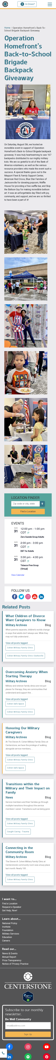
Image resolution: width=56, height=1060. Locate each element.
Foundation (7, 930)
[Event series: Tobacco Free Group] (28, 561)
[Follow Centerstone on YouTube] (34, 596)
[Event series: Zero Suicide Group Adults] (28, 532)
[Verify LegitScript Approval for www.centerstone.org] (28, 996)
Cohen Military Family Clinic (20, 648)
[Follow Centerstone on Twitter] (21, 596)
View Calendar (17, 575)
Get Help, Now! (9, 910)
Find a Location (28, 511)
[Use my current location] (42, 503)
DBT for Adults (27, 551)
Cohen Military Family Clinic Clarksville (25, 656)
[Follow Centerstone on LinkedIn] (41, 596)
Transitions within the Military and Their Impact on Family (28, 788)
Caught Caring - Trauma (18, 832)
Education (7, 937)
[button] (9, 1047)
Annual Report (9, 957)
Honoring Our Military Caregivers (22, 730)
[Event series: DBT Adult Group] (28, 546)
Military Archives (16, 625)
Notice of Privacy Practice (15, 963)
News (9, 797)
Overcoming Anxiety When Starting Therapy (27, 674)
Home (7, 27)
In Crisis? (30, 4)
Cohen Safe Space (15, 704)
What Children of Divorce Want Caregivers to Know (26, 618)
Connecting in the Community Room (20, 850)
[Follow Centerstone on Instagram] (28, 596)
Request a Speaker (11, 907)
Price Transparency (11, 960)
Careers (6, 940)
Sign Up (28, 1034)
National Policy (9, 923)
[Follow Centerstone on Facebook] (14, 596)
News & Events (10, 953)
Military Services (10, 933)
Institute (6, 926)
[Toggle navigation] (50, 4)
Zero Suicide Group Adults (32, 537)
